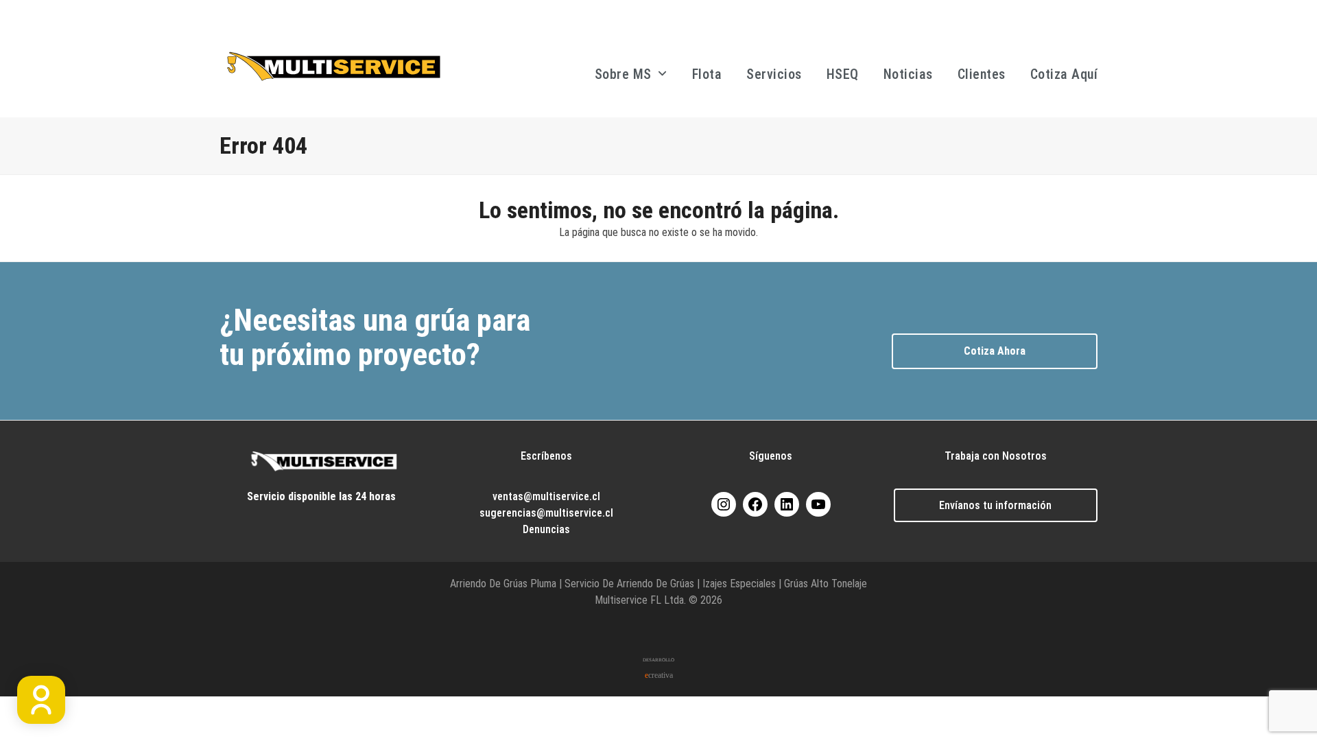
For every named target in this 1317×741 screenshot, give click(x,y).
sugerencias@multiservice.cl (546, 512)
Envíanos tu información (995, 505)
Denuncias (546, 529)
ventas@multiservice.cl (546, 496)
